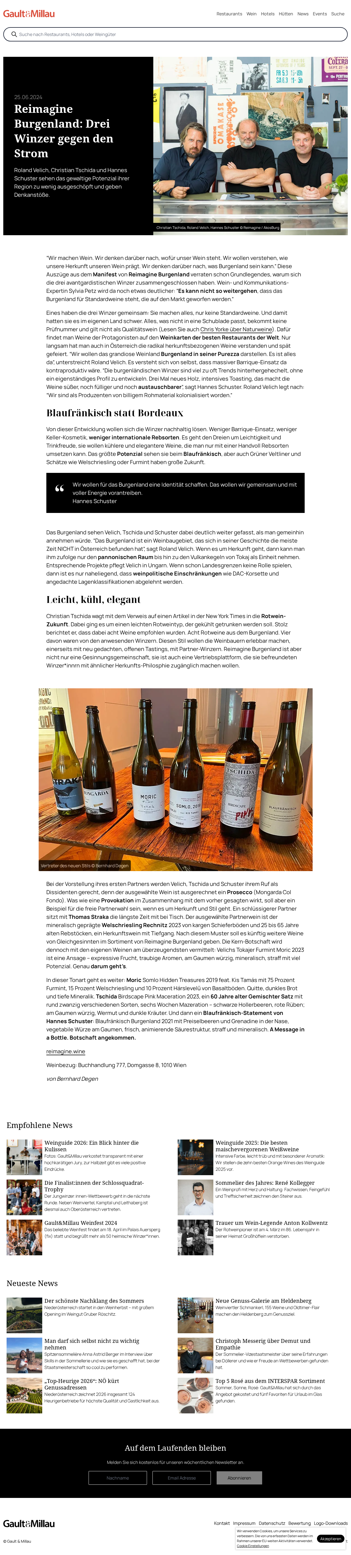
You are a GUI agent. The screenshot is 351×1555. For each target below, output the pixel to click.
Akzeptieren (330, 1538)
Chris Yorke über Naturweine (236, 329)
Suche (337, 14)
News (303, 14)
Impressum (244, 1523)
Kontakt (222, 1523)
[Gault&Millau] (29, 1523)
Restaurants (229, 14)
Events (320, 14)
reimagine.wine (65, 1051)
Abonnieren (239, 1478)
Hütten (286, 14)
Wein (252, 14)
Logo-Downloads (331, 1523)
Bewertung (299, 1523)
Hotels (267, 14)
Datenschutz (272, 1523)
